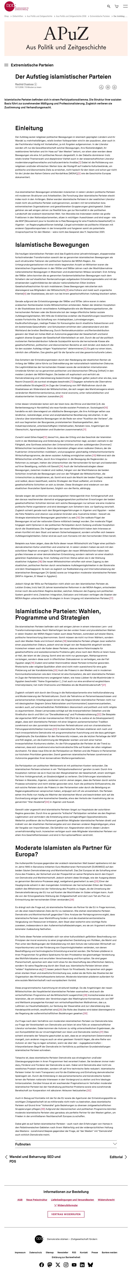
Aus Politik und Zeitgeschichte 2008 (71, 16)
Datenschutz (35, 1252)
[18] (65, 641)
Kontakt (84, 1252)
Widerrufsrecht (106, 1199)
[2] (79, 173)
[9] (61, 396)
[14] (61, 466)
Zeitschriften (18, 16)
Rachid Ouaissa (26, 84)
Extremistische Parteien (100, 16)
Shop (6, 16)
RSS (74, 1252)
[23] (55, 729)
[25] (96, 881)
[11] (84, 429)
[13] (94, 455)
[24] (47, 802)
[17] (111, 598)
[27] (44, 969)
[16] (40, 561)
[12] (45, 437)
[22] (99, 714)
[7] (71, 381)
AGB (19, 1199)
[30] (85, 1013)
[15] (78, 517)
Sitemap (50, 1252)
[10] (106, 407)
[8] (44, 385)
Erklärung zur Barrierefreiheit (66, 1257)
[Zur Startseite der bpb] (16, 10)
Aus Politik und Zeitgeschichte (39, 16)
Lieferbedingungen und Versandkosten (72, 1199)
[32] (89, 1090)
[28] (85, 995)
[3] (67, 290)
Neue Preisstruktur (36, 1199)
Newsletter (62, 1252)
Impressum (20, 1252)
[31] (101, 1032)
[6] (32, 381)
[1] (80, 162)
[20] (55, 670)
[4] (24, 293)
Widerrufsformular (67, 1205)
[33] (43, 1109)
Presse (95, 1252)
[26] (72, 899)
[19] (32, 662)
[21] (104, 685)
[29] (60, 1009)
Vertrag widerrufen (66, 1214)
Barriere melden (109, 1252)
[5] (85, 348)
